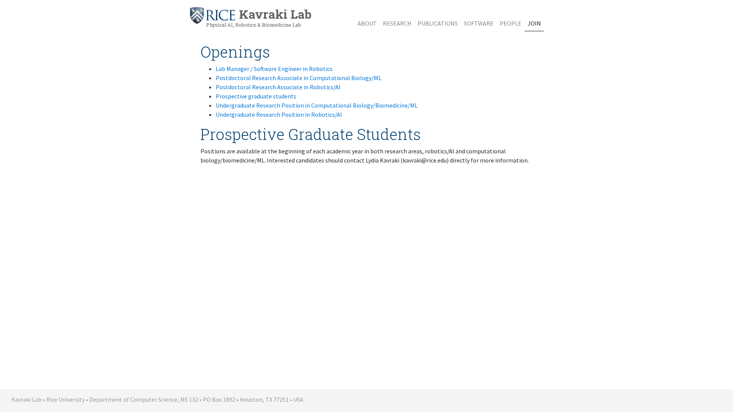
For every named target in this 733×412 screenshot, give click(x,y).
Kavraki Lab (259, 17)
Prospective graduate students (256, 96)
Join (534, 23)
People (510, 23)
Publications (438, 23)
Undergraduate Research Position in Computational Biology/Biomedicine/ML (317, 105)
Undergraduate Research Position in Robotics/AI (279, 114)
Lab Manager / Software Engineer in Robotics (274, 68)
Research (397, 23)
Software (479, 23)
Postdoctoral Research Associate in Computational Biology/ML (298, 78)
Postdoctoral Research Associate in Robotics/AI (278, 87)
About (367, 23)
